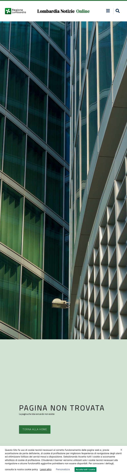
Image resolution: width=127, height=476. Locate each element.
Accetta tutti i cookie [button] (85, 469)
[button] (108, 11)
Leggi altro (45, 469)
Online (83, 11)
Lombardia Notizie (56, 11)
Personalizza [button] (63, 469)
